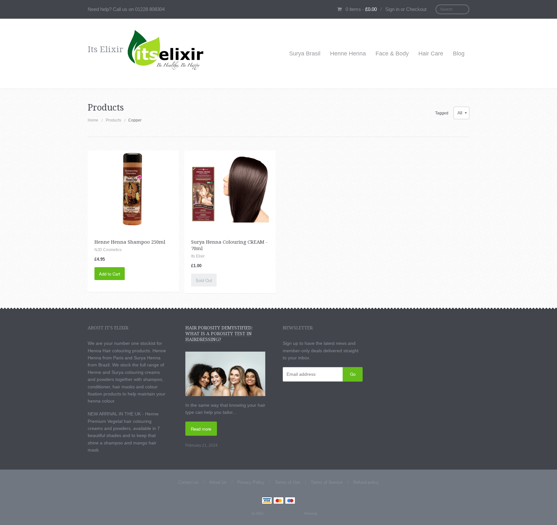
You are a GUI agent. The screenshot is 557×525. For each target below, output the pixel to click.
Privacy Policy (250, 482)
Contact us (188, 482)
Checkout (416, 9)
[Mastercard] (278, 501)
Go (353, 374)
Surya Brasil (304, 53)
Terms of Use (287, 482)
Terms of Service (327, 482)
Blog (458, 53)
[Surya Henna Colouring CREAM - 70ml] (230, 188)
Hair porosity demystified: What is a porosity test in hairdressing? (219, 333)
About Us (218, 482)
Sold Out (204, 280)
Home (93, 120)
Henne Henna (348, 53)
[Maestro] (290, 501)
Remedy (310, 513)
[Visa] (267, 501)
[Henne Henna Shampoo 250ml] (133, 188)
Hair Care (430, 53)
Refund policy (366, 482)
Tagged (441, 113)
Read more (201, 429)
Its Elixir (257, 513)
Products (113, 120)
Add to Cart (109, 274)
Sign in (392, 9)
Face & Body (392, 53)
